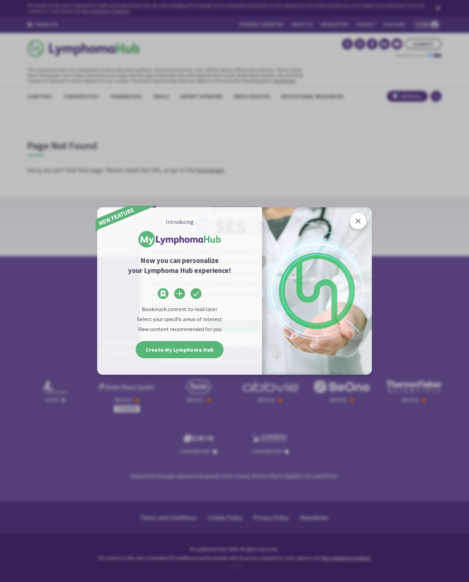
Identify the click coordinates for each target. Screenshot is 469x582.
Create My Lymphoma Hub (180, 349)
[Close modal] (358, 221)
